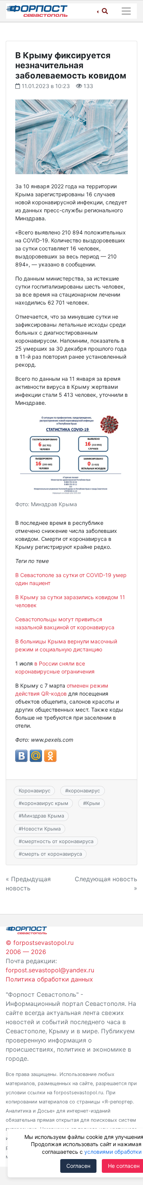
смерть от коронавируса (52, 854)
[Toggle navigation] (126, 11)
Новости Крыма (41, 829)
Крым (93, 803)
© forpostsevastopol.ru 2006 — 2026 (40, 947)
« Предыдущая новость (28, 883)
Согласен (78, 1166)
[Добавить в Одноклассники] (50, 756)
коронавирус (84, 790)
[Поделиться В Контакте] (21, 756)
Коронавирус (34, 790)
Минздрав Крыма (43, 816)
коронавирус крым (45, 803)
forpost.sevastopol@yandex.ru (50, 970)
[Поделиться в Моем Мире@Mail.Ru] (36, 756)
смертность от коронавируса (57, 841)
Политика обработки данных (49, 979)
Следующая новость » (106, 883)
